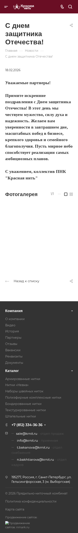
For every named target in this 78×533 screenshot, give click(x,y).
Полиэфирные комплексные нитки (33, 397)
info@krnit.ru (27, 441)
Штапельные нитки (20, 416)
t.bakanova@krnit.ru (33, 447)
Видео (10, 325)
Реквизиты (14, 356)
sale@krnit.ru (26, 434)
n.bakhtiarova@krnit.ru (35, 460)
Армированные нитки (22, 379)
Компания (14, 311)
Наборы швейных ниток (24, 391)
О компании (15, 319)
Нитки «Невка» (17, 385)
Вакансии (13, 350)
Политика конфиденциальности (31, 501)
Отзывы (11, 344)
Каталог (12, 371)
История (12, 331)
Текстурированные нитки (25, 410)
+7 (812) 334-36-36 (26, 425)
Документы (14, 362)
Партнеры (13, 337)
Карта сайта (14, 509)
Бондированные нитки (23, 404)
